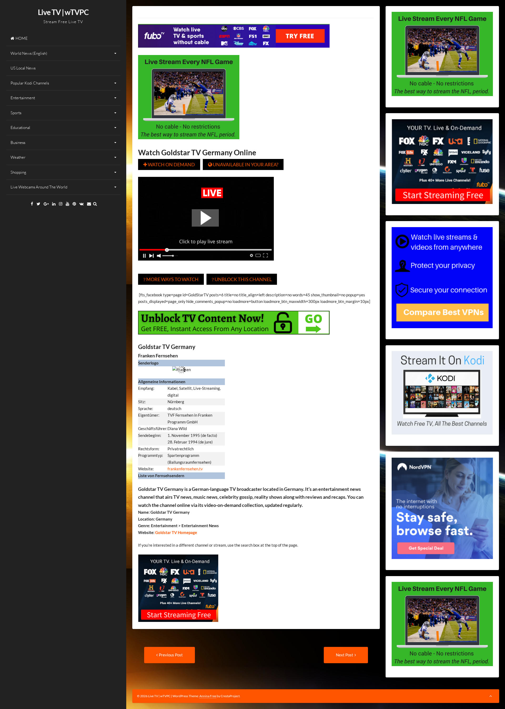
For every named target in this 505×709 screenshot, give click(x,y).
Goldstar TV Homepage (175, 532)
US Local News (23, 68)
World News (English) (29, 53)
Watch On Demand (169, 164)
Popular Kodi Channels (30, 83)
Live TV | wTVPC (63, 12)
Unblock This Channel (242, 279)
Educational (20, 127)
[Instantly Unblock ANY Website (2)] (234, 338)
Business (18, 142)
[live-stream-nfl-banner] (188, 143)
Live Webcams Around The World (39, 186)
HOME (22, 38)
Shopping (18, 172)
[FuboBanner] (234, 51)
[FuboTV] (178, 625)
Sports (16, 112)
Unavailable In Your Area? (243, 164)
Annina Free (207, 696)
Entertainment (23, 97)
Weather (18, 157)
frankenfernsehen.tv (185, 468)
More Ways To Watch (171, 279)
